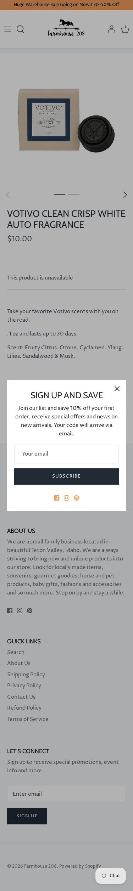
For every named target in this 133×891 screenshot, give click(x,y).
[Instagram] (66, 498)
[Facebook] (56, 498)
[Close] (117, 388)
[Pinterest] (76, 498)
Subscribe (66, 476)
